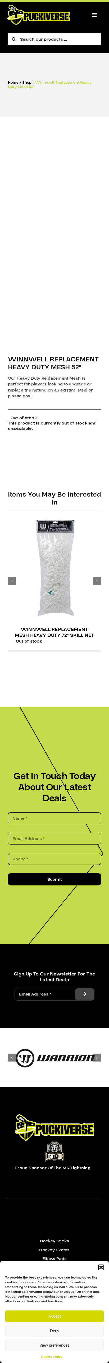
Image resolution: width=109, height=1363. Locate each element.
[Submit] (84, 994)
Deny (54, 1330)
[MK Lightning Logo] (54, 1143)
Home (13, 82)
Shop (27, 82)
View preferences (54, 1345)
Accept (54, 1316)
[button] (101, 1267)
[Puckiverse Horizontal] (38, 7)
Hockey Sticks (54, 1241)
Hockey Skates (54, 1250)
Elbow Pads (54, 1259)
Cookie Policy (51, 1357)
